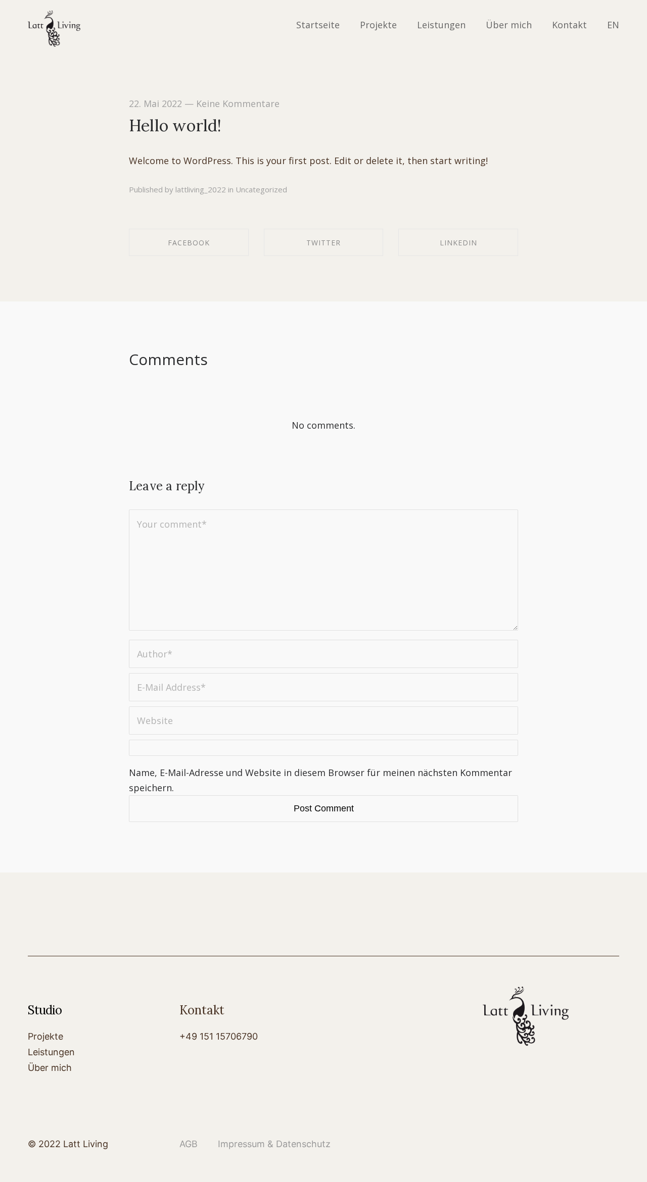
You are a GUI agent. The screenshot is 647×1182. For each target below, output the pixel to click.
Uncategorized (261, 189)
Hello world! (175, 125)
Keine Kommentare (238, 103)
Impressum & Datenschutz (264, 1144)
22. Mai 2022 (155, 103)
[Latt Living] (54, 29)
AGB (188, 1144)
